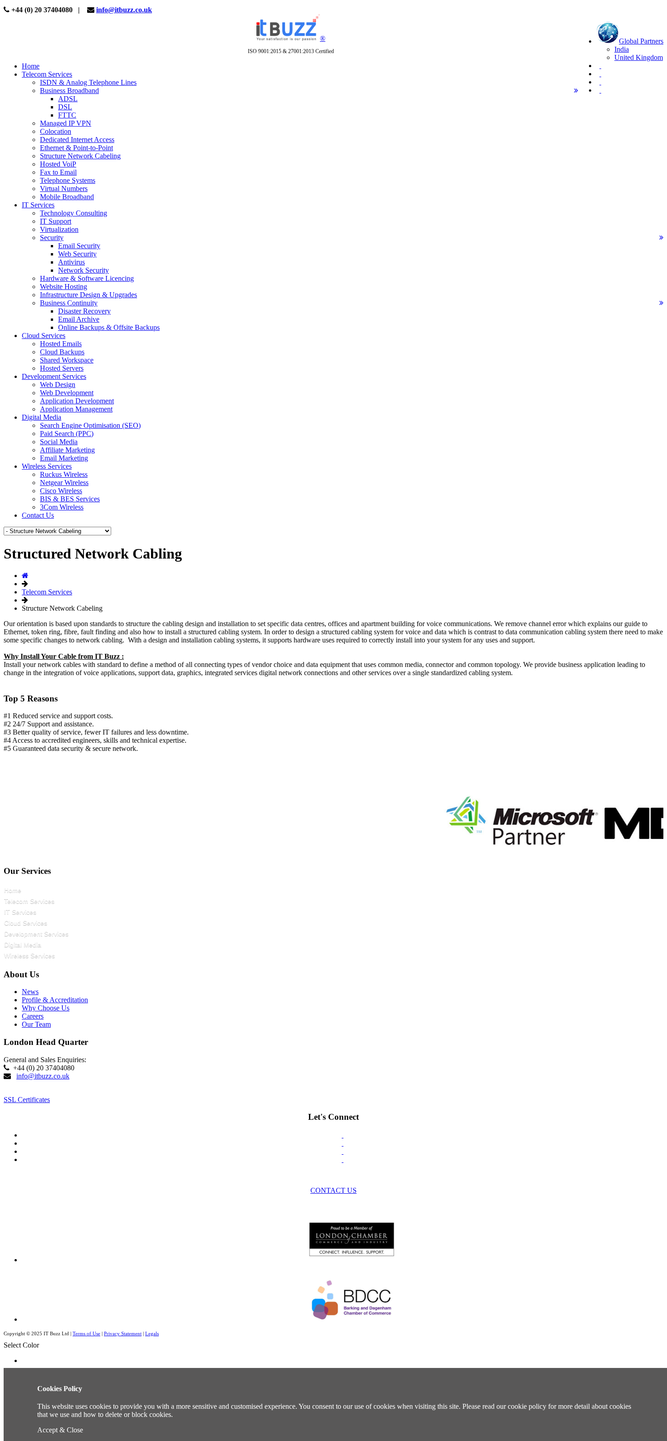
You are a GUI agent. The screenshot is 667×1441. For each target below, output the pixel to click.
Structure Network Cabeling (80, 156)
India (621, 49)
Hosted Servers (61, 368)
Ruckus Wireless (64, 474)
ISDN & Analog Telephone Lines (88, 82)
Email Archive (78, 319)
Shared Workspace (66, 360)
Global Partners (641, 41)
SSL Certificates (27, 1099)
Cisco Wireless (61, 491)
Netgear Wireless (64, 482)
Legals (152, 1333)
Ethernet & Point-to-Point (76, 148)
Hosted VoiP (58, 164)
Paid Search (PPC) (66, 433)
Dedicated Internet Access (77, 139)
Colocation (55, 131)
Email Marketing (64, 458)
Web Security (77, 254)
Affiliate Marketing (67, 450)
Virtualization (59, 229)
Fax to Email (58, 172)
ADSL (68, 99)
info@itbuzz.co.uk (124, 10)
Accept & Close (60, 1430)
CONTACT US (333, 1190)
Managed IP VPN (65, 123)
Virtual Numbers (64, 188)
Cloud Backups (62, 352)
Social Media (59, 442)
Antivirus (71, 262)
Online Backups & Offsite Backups (109, 327)
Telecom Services (47, 592)
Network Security (83, 270)
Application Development (77, 401)
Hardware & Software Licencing (87, 278)
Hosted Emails (61, 344)
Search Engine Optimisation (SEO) (90, 425)
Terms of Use (86, 1333)
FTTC (67, 115)
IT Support (55, 221)
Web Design (57, 384)
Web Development (66, 393)
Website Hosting (63, 286)
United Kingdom (638, 57)
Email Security (79, 246)
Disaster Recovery (84, 311)
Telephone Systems (67, 180)
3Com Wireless (61, 507)
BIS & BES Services (70, 499)
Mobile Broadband (67, 197)
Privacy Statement (123, 1333)
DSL (65, 107)
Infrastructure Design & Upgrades (88, 295)
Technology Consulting (73, 213)
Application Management (76, 409)
